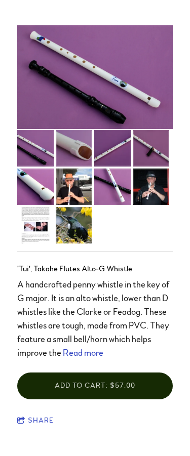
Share (41, 420)
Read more (83, 353)
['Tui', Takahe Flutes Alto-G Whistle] (95, 77)
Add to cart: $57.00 (95, 385)
